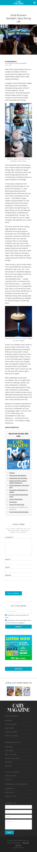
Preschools (9, 792)
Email (7, 567)
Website (8, 575)
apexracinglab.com (12, 427)
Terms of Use (10, 796)
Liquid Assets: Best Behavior (17, 475)
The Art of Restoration (15, 499)
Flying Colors (13, 502)
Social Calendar (12, 772)
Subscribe (9, 747)
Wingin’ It (12, 473)
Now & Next (9, 728)
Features (8, 720)
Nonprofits (9, 788)
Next (35, 39)
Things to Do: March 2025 (16, 504)
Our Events (9, 751)
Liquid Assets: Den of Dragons (18, 478)
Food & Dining (11, 724)
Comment (9, 537)
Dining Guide (10, 776)
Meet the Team (10, 754)
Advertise (9, 762)
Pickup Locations (12, 758)
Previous (1, 39)
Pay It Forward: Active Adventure (19, 512)
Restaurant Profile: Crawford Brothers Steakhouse (18, 482)
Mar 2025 (24, 434)
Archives (18, 669)
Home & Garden (11, 732)
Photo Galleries (11, 736)
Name (8, 559)
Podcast (8, 779)
